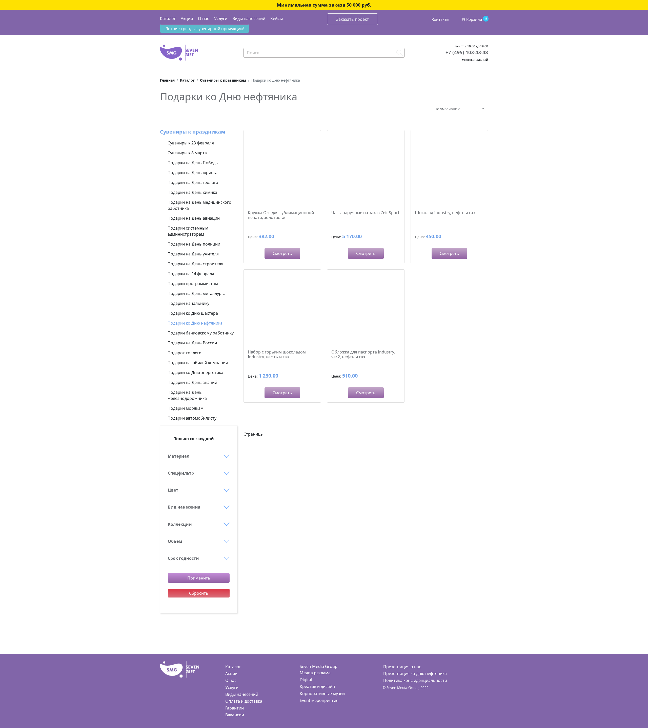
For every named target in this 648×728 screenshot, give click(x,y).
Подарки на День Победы (193, 162)
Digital (306, 679)
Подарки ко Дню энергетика (195, 372)
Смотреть (282, 253)
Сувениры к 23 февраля (191, 143)
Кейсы (276, 18)
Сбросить (198, 593)
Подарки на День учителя (193, 254)
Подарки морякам (186, 408)
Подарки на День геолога (193, 182)
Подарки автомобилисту (192, 418)
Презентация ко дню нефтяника (415, 673)
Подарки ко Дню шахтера (193, 313)
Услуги (220, 18)
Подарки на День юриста (192, 172)
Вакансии (234, 715)
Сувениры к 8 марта (187, 153)
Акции (187, 18)
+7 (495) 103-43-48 (467, 52)
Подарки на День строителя (195, 264)
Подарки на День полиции (194, 244)
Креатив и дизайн (317, 686)
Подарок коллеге (184, 353)
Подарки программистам (193, 283)
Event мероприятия (319, 700)
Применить (198, 578)
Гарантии (234, 708)
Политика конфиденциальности (415, 680)
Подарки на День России (192, 343)
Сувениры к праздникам (192, 131)
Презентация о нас (402, 666)
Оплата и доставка (243, 701)
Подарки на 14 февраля (191, 273)
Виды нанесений (248, 18)
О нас (203, 18)
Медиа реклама (315, 673)
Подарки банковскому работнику (201, 333)
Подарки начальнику (188, 303)
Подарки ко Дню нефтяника (195, 323)
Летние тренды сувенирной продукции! (204, 28)
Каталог (168, 18)
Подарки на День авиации (194, 218)
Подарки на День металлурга (197, 293)
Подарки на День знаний (192, 382)
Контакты (440, 19)
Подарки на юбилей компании (198, 362)
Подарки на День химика (192, 192)
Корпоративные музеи (322, 693)
